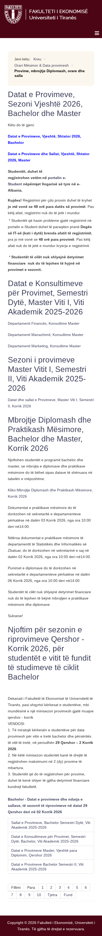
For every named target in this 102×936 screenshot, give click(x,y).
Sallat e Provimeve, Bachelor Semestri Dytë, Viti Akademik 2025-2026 (50, 825)
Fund (68, 895)
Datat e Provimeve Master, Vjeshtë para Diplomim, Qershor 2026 (44, 852)
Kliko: (12, 490)
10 (39, 895)
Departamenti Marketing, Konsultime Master (44, 346)
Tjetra (52, 895)
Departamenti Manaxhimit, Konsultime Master (45, 335)
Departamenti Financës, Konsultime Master (44, 323)
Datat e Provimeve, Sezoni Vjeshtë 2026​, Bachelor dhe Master (45, 104)
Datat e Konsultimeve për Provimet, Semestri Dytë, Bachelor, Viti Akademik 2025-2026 (48, 838)
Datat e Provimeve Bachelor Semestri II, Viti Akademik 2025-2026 (47, 866)
